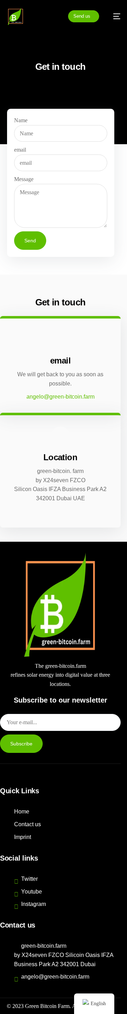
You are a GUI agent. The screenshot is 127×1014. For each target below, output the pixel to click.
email (20, 150)
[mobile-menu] (113, 16)
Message (24, 179)
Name (21, 120)
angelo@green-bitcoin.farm (60, 397)
